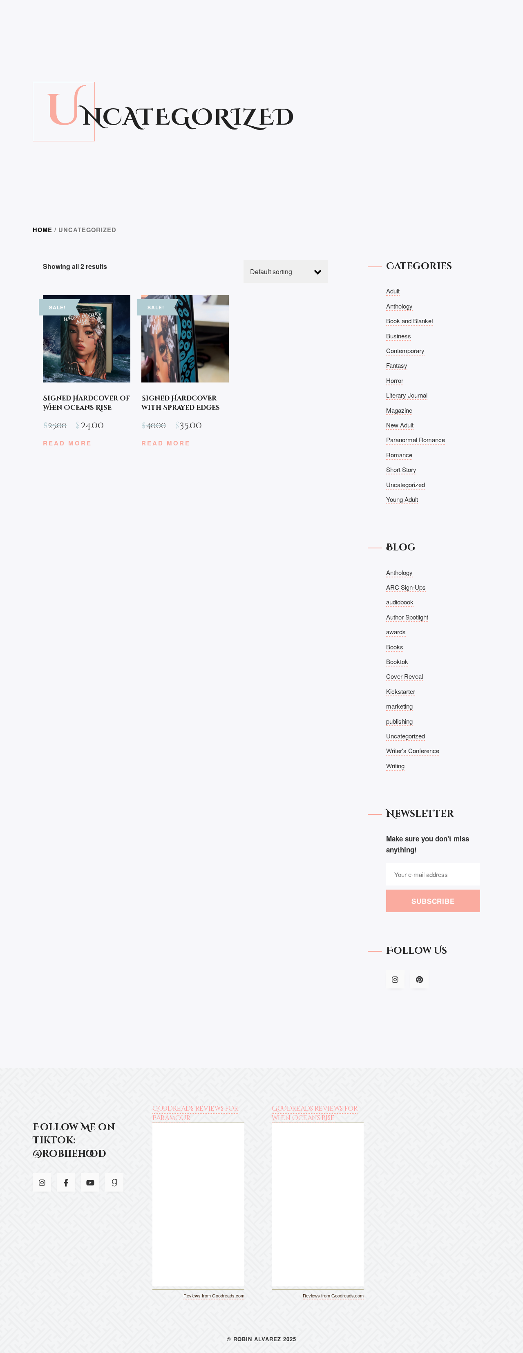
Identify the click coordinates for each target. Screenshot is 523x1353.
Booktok (397, 661)
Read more (67, 442)
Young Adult (402, 499)
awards (396, 631)
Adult (393, 290)
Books (394, 646)
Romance (399, 454)
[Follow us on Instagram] (395, 979)
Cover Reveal (404, 676)
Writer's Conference (412, 750)
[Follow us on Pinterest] (419, 979)
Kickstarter (400, 691)
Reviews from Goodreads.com (213, 1295)
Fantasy (396, 365)
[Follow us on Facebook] (66, 1182)
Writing (395, 765)
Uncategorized (405, 484)
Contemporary (405, 350)
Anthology (399, 306)
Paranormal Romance (415, 439)
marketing (399, 706)
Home (42, 229)
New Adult (399, 424)
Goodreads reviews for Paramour (195, 1113)
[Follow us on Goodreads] (114, 1182)
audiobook (399, 601)
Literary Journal (406, 395)
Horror (394, 380)
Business (398, 335)
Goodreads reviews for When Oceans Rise (315, 1113)
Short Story (401, 469)
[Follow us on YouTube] (90, 1182)
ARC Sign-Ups (406, 587)
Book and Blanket (409, 320)
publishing (399, 721)
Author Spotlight (407, 617)
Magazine (399, 410)
